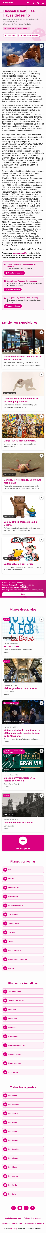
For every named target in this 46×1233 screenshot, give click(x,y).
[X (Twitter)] (32, 1208)
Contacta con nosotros (34, 1223)
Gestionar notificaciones (12, 1223)
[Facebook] (26, 1208)
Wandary (13, 1228)
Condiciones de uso (12, 1218)
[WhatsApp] (13, 1208)
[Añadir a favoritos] (42, 46)
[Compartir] (38, 3)
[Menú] (43, 3)
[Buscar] (32, 3)
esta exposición (20, 253)
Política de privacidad (33, 1218)
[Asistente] (28, 3)
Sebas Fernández (25, 24)
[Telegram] (19, 1208)
